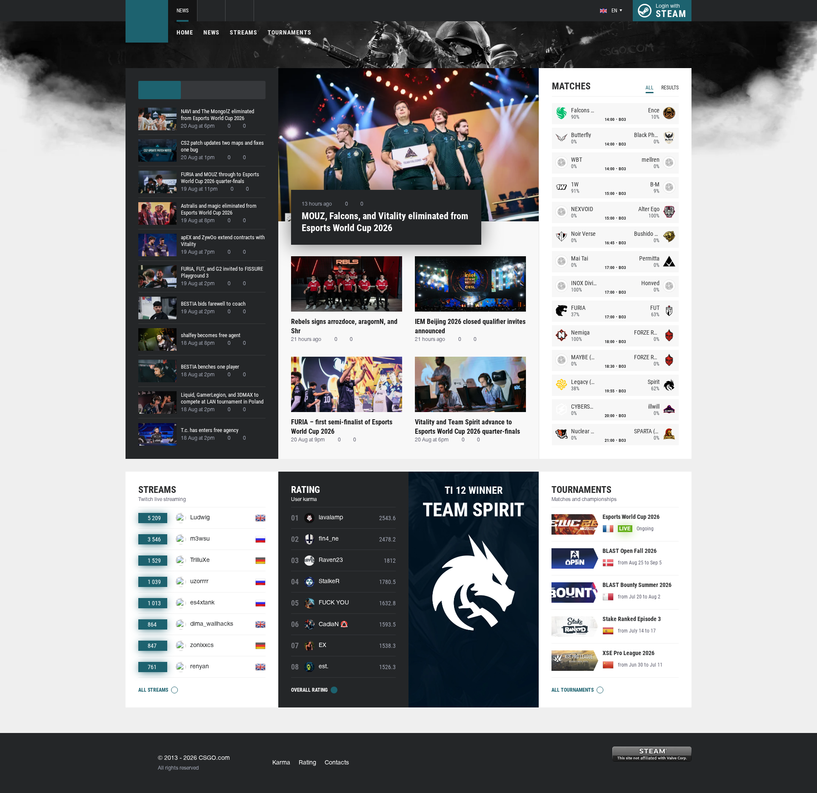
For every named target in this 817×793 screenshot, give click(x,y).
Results (670, 88)
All (650, 88)
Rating (307, 763)
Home (185, 32)
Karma (281, 763)
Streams (243, 32)
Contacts (337, 763)
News (183, 11)
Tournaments (289, 32)
